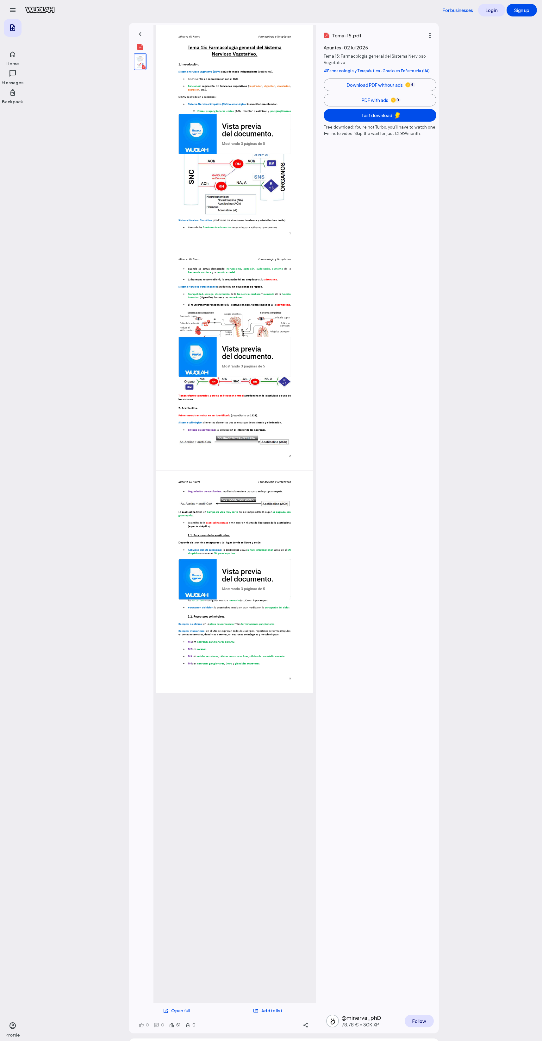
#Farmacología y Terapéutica (352, 70)
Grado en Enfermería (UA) (406, 70)
